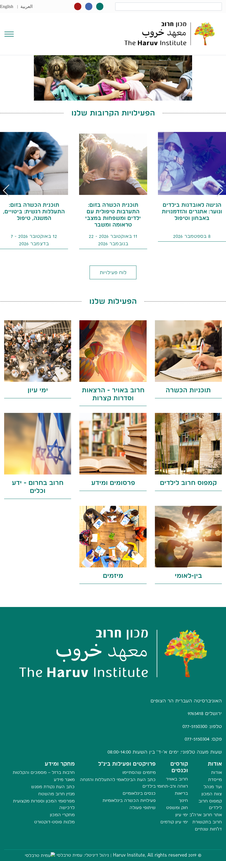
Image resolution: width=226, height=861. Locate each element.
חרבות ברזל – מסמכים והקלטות (44, 772)
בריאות (181, 793)
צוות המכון (211, 793)
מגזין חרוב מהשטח (56, 793)
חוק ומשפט (177, 807)
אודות (216, 772)
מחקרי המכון (62, 814)
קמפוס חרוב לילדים (210, 804)
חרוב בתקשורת (207, 821)
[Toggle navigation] (9, 33)
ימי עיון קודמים (174, 821)
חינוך (183, 800)
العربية (26, 6)
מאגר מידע (64, 779)
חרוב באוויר (177, 779)
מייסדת (215, 779)
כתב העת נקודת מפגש (53, 786)
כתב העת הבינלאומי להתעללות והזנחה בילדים (118, 783)
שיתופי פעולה (143, 807)
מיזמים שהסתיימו (139, 772)
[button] (6, 190)
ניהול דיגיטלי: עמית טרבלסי (83, 855)
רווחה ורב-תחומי (172, 786)
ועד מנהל (213, 786)
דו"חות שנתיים (208, 829)
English (6, 6)
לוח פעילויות (113, 272)
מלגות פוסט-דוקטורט (54, 821)
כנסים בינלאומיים (139, 793)
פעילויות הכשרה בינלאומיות (129, 800)
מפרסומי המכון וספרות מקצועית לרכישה (44, 804)
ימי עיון (181, 814)
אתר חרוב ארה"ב (205, 814)
